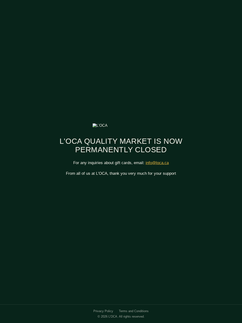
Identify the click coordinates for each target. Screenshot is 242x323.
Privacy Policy (103, 311)
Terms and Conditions (134, 311)
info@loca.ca (157, 163)
